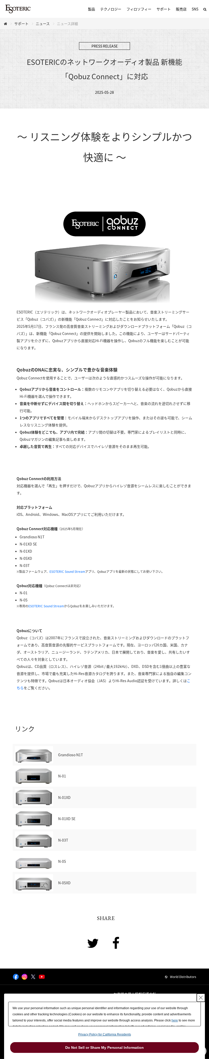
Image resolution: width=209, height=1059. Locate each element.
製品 (91, 8)
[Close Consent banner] (201, 998)
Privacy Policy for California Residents (104, 1034)
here (175, 1020)
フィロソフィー (138, 8)
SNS (195, 8)
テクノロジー (110, 8)
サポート (163, 8)
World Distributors (183, 976)
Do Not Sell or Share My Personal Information (104, 1047)
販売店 (181, 8)
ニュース (43, 23)
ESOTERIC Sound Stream (67, 571)
